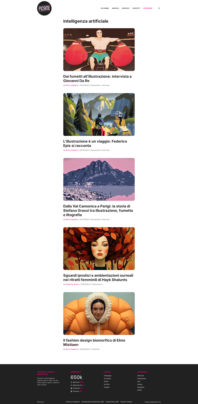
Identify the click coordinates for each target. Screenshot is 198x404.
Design (139, 384)
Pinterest (77, 391)
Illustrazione (96, 85)
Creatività (95, 349)
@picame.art (79, 385)
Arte (138, 381)
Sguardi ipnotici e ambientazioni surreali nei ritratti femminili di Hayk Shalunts (98, 277)
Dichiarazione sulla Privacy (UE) (93, 402)
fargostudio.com (155, 402)
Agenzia (115, 8)
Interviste (106, 85)
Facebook (78, 388)
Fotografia (140, 387)
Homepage (107, 375)
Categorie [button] (147, 8)
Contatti (136, 8)
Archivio (125, 8)
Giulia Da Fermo (72, 284)
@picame (78, 382)
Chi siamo (105, 8)
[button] (159, 8)
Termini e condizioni (73, 402)
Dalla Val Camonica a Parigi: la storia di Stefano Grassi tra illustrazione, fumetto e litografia (98, 210)
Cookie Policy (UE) (112, 402)
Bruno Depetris (72, 85)
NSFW (139, 390)
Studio (106, 381)
